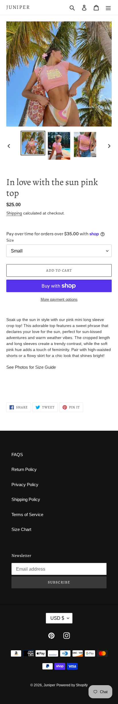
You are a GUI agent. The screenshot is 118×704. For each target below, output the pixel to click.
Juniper (18, 7)
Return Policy (24, 469)
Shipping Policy (25, 499)
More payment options (59, 299)
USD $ (57, 618)
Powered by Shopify (72, 685)
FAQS (17, 454)
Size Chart (21, 529)
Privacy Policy (24, 484)
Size (10, 240)
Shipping (14, 213)
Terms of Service (27, 514)
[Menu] (108, 7)
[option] (33, 143)
